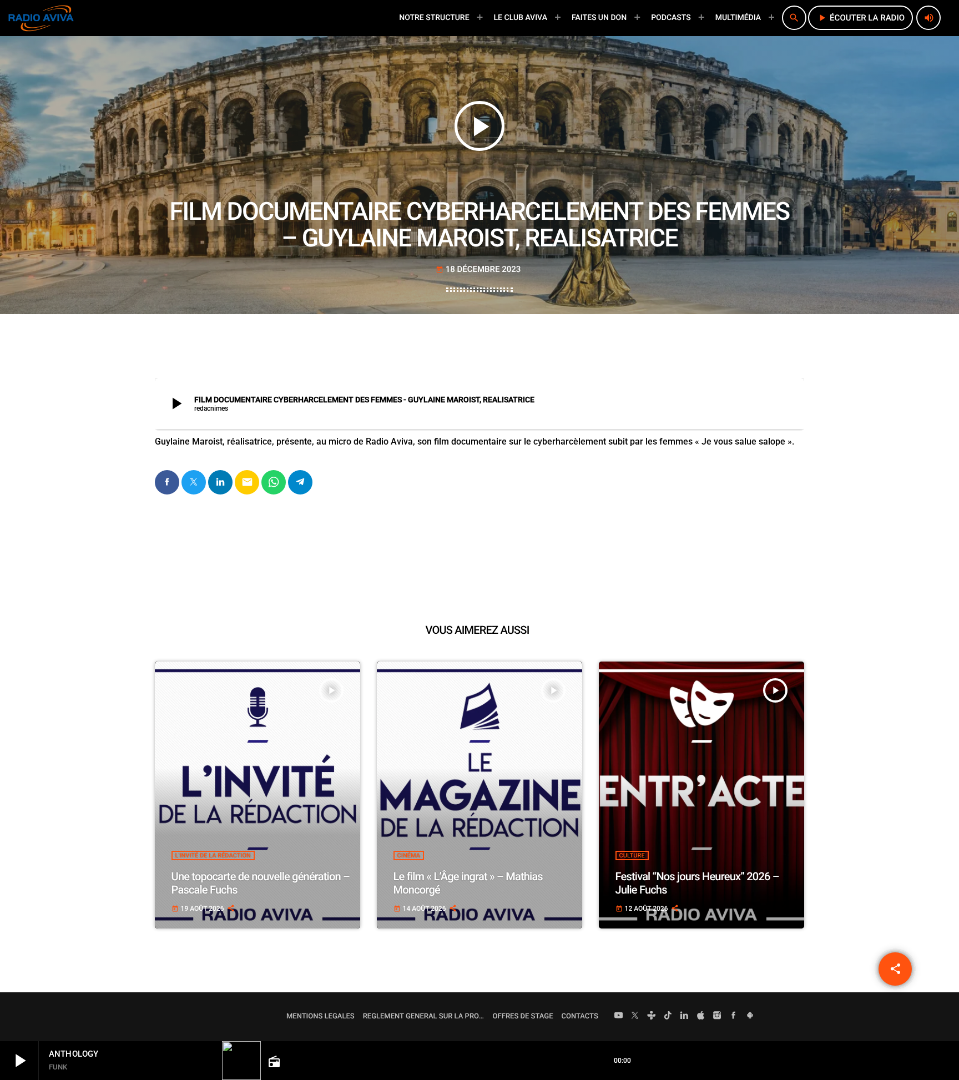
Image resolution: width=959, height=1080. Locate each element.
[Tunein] (651, 1016)
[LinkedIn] (684, 1016)
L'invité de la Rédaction (213, 855)
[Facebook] (733, 1016)
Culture (632, 855)
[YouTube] (618, 1016)
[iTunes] (700, 1016)
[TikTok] (668, 1016)
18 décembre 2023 (478, 269)
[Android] (749, 1016)
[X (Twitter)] (634, 1016)
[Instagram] (717, 1016)
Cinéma (408, 855)
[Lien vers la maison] (41, 17)
